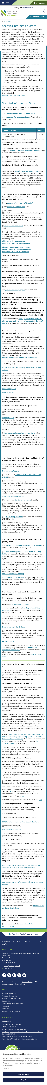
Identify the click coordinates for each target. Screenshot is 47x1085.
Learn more (7, 1068)
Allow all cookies (23, 1074)
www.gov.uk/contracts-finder (14, 496)
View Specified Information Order (25, 934)
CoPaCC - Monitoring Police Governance (15, 1029)
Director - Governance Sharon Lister (16, 247)
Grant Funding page (9, 389)
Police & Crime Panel (9, 1027)
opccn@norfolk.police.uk (12, 966)
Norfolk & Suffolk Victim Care (11, 1024)
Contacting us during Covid (11, 1011)
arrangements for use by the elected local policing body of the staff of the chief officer (22, 321)
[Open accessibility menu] (43, 11)
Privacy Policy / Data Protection (12, 1004)
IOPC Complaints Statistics (11, 829)
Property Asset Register (10, 471)
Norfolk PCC (9, 12)
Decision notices (8, 393)
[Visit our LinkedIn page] (14, 975)
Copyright (5, 1009)
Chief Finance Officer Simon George (16, 243)
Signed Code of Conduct (20, 604)
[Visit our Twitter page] (9, 975)
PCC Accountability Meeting (13, 574)
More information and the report (13, 95)
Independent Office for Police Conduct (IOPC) (17, 1036)
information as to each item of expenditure (19, 433)
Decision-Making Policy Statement (14, 627)
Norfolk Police (27, 7)
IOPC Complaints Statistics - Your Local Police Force (20, 822)
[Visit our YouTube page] (24, 975)
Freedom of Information (10, 996)
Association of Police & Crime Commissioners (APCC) (19, 1039)
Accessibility (6, 1006)
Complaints (6, 1001)
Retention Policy (8, 641)
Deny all (23, 1080)
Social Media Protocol (9, 993)
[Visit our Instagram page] (19, 975)
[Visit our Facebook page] (4, 975)
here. (22, 796)
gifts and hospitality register (15, 290)
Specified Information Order (11, 998)
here (11, 791)
